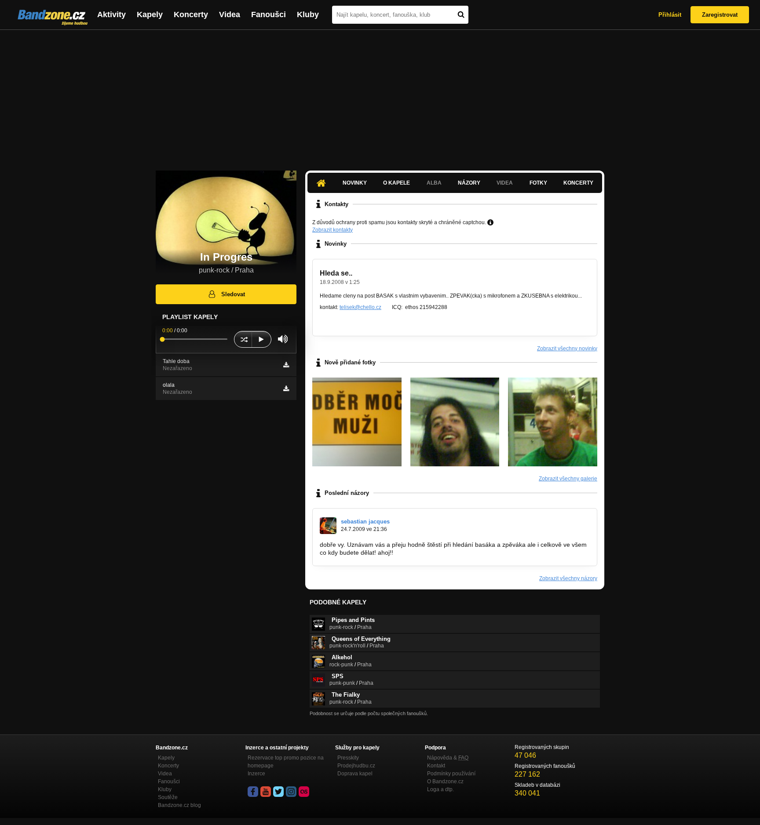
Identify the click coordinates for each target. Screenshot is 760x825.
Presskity (348, 758)
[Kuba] (552, 422)
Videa (229, 14)
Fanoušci (268, 14)
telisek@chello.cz (360, 307)
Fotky (538, 183)
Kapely (150, 14)
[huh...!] (357, 422)
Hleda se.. (336, 273)
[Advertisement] (380, 95)
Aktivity (111, 14)
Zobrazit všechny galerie (568, 479)
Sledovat (233, 294)
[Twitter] (278, 791)
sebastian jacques (365, 521)
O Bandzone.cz (445, 781)
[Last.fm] (304, 791)
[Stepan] (455, 422)
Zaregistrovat (720, 14)
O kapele (396, 183)
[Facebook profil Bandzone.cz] (253, 791)
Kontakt (436, 766)
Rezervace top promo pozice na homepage (286, 762)
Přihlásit (669, 14)
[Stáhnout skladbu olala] (286, 388)
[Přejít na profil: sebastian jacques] (328, 525)
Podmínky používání (451, 773)
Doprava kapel (355, 773)
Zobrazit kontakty (332, 230)
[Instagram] (291, 791)
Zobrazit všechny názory (568, 578)
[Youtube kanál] (265, 791)
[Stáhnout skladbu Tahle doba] (286, 365)
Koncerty (191, 14)
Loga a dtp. (440, 789)
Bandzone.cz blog (179, 805)
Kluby (308, 14)
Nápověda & (447, 758)
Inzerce (256, 773)
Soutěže (168, 797)
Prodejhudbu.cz (356, 766)
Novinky (355, 183)
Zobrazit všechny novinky (567, 348)
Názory (469, 183)
